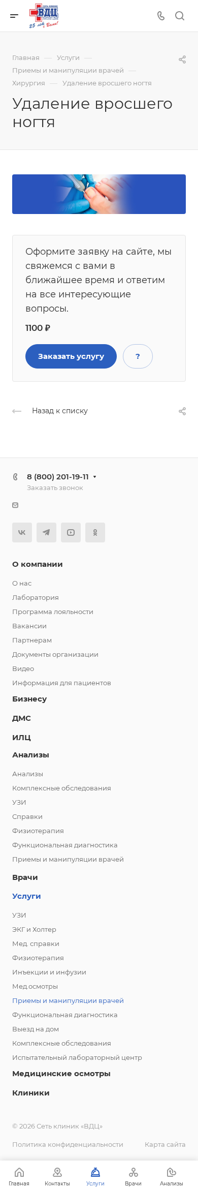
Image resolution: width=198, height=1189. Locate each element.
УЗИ (19, 802)
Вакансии (29, 626)
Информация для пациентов (61, 683)
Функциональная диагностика (65, 845)
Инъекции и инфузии (49, 972)
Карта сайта (165, 1144)
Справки (27, 816)
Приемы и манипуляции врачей (68, 859)
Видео (23, 668)
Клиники (31, 1092)
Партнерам (32, 640)
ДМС (21, 718)
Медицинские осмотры (61, 1073)
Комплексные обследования (61, 788)
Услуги (26, 896)
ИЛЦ (21, 737)
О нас (21, 583)
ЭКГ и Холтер (34, 929)
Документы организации (55, 654)
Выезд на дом (35, 1029)
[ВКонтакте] (22, 532)
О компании (37, 564)
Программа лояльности (52, 611)
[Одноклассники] (95, 532)
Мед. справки (35, 943)
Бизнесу (29, 699)
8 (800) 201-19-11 (58, 476)
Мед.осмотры (35, 986)
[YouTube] (71, 532)
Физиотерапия (38, 831)
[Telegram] (46, 532)
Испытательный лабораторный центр (77, 1057)
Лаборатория (35, 597)
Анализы (30, 754)
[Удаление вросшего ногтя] (99, 193)
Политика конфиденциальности (67, 1144)
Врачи (25, 877)
